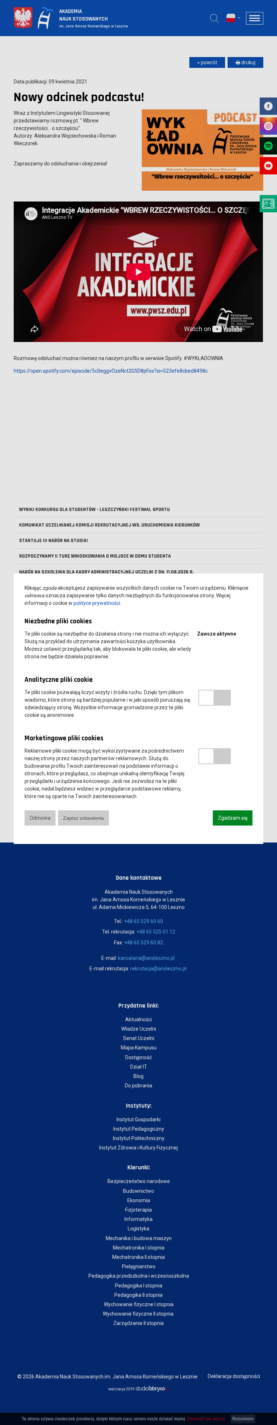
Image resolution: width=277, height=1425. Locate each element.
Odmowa (40, 818)
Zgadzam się (232, 818)
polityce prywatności (97, 603)
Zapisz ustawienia (83, 818)
